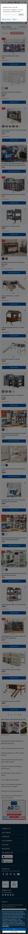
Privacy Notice (5, 926)
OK (14, 929)
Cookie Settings (14, 931)
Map (15, 19)
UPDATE (21, 14)
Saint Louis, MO (13, 7)
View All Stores (7, 19)
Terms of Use (5, 925)
